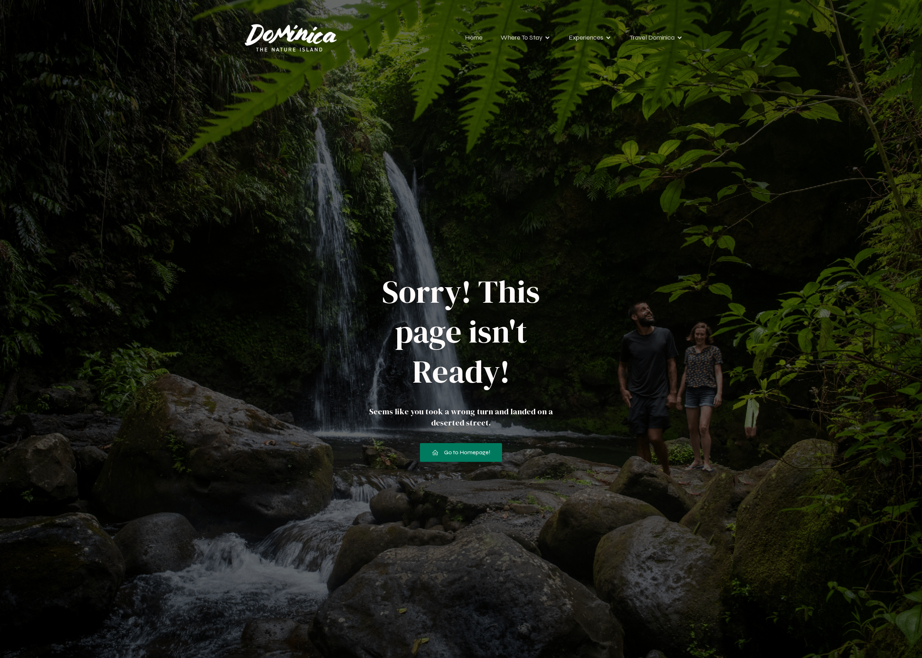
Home (474, 37)
